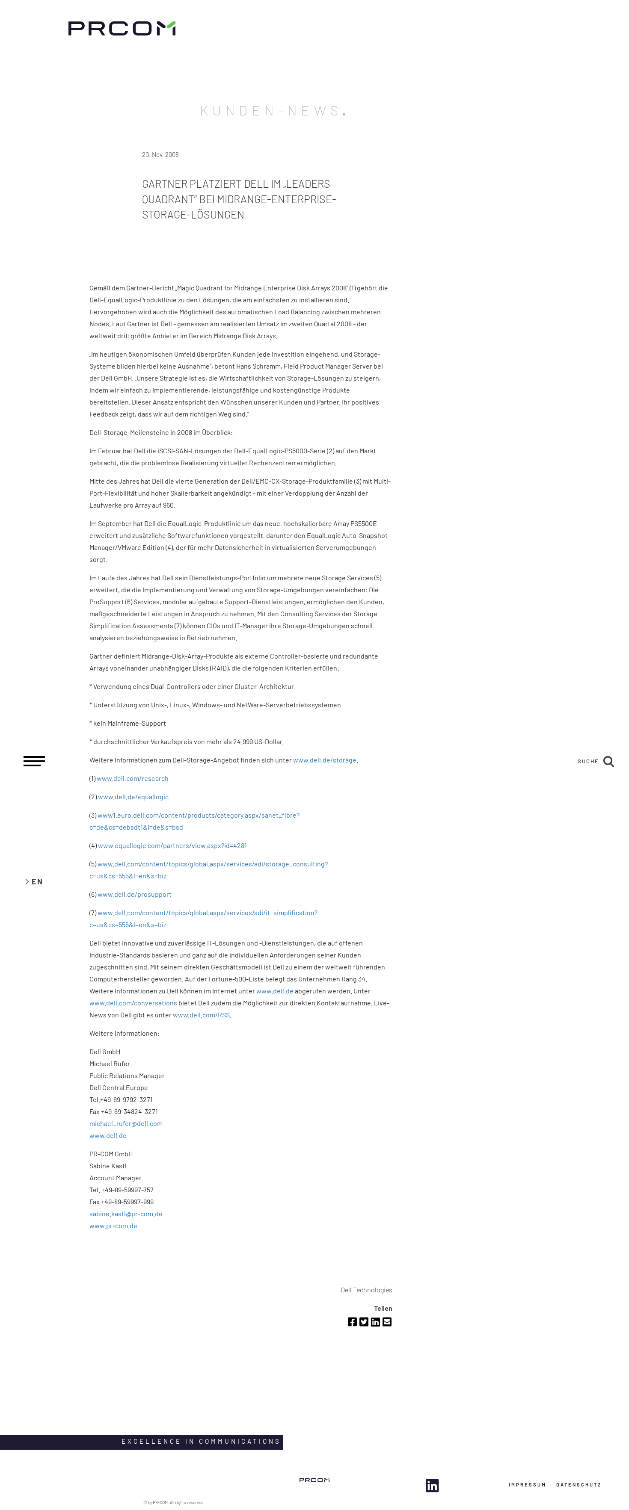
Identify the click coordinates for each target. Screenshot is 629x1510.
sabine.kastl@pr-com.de (126, 1213)
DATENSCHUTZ (579, 1484)
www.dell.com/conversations (133, 1003)
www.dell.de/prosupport (135, 894)
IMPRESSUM (527, 1484)
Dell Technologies (366, 1289)
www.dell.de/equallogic (133, 796)
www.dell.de (275, 991)
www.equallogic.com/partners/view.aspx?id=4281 (172, 845)
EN (37, 881)
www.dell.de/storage (324, 760)
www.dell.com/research (133, 778)
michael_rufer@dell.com (126, 1123)
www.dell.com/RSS (201, 1015)
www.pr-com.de (113, 1225)
